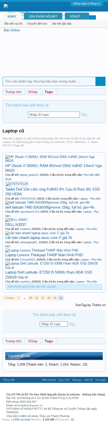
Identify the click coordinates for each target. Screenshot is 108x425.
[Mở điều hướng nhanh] (102, 91)
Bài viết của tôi (13, 23)
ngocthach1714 (29, 211)
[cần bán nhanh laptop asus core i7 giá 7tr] (37, 233)
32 (42, 297)
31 (36, 297)
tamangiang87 (28, 242)
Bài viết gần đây (62, 23)
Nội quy (76, 379)
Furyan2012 (27, 259)
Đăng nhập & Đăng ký (86, 3)
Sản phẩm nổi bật (43, 16)
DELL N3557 (15, 224)
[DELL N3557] (16, 220)
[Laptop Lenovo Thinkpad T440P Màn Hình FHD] (41, 250)
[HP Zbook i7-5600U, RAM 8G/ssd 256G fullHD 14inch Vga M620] (54, 161)
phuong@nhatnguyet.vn (28, 405)
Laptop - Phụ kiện (90, 198)
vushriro (25, 281)
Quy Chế (64, 379)
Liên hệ (88, 379)
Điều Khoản (49, 379)
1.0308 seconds (20, 419)
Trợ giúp (100, 379)
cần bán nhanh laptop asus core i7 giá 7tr (38, 237)
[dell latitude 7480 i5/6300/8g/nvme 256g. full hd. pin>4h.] (48, 202)
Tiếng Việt (9, 379)
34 (54, 297)
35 (60, 297)
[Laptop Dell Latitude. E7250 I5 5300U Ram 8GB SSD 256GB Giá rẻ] (54, 268)
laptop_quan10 (29, 174)
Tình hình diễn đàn (19, 356)
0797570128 (27, 198)
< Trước (9, 297)
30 (30, 297)
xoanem (25, 228)
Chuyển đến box (37, 23)
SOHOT (75, 16)
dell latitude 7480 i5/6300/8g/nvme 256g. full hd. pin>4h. (50, 207)
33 (48, 297)
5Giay (12, 16)
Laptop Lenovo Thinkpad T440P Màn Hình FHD (44, 255)
